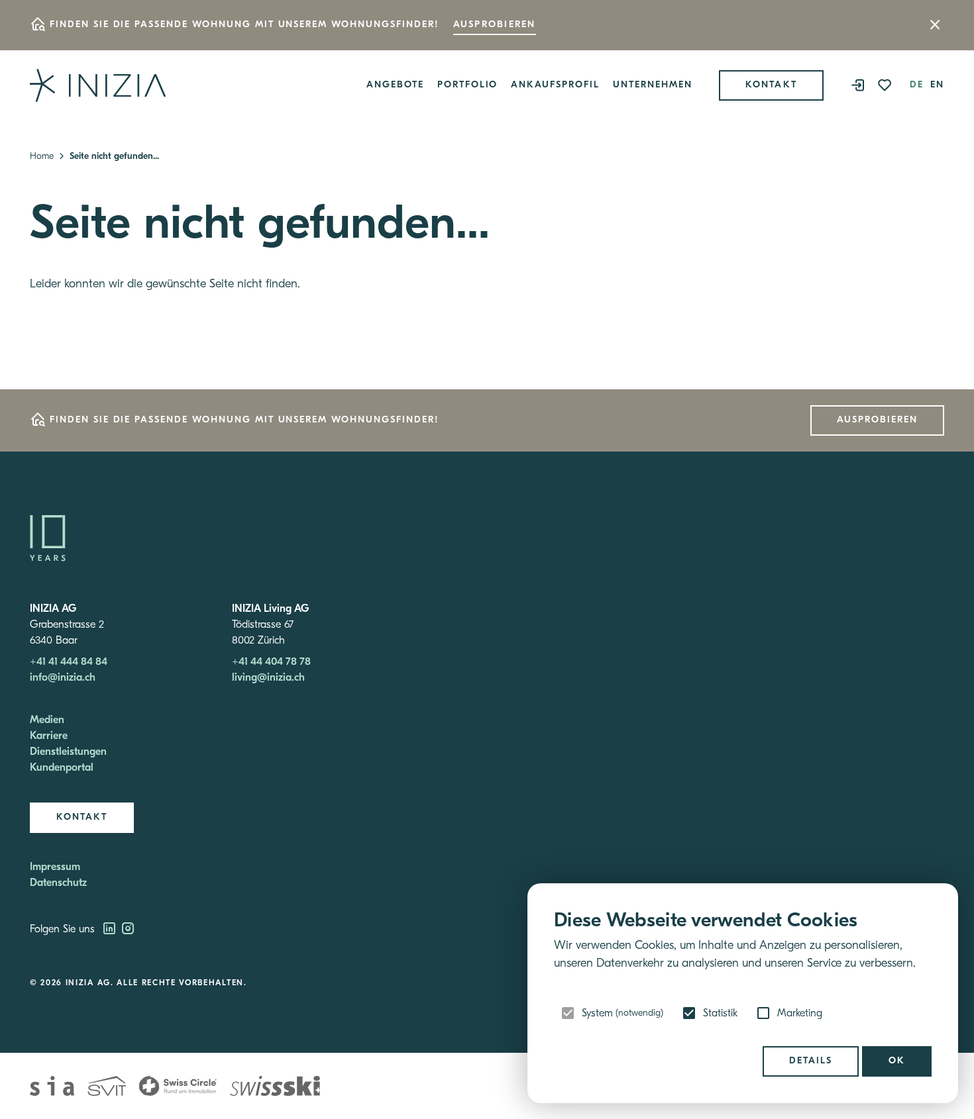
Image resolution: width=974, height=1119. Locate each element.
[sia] (52, 1086)
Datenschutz (58, 883)
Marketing (799, 1013)
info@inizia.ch (62, 678)
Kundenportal (61, 768)
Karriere (49, 736)
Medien (47, 720)
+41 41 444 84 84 (68, 662)
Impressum (55, 867)
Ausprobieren (494, 25)
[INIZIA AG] (98, 85)
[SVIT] (106, 1086)
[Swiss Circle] (178, 1086)
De (917, 85)
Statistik (720, 1013)
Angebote (395, 85)
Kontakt (771, 85)
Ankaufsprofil (555, 85)
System (622, 1013)
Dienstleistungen (68, 752)
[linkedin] (110, 929)
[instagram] (128, 929)
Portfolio (467, 85)
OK (897, 1061)
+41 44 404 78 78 (271, 662)
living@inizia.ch (268, 678)
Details (810, 1061)
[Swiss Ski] (275, 1086)
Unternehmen (652, 85)
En (937, 85)
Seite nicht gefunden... (114, 157)
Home (42, 157)
